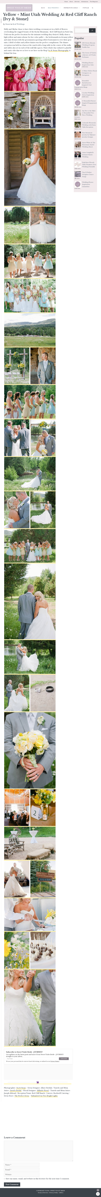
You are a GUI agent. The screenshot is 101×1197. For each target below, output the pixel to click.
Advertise (77, 1)
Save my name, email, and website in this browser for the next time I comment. (37, 1179)
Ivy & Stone (21, 1088)
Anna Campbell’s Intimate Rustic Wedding (88, 155)
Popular (86, 8)
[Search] (92, 30)
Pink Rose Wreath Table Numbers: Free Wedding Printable (89, 164)
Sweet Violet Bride (19, 8)
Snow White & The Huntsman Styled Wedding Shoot (88, 145)
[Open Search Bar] (92, 7)
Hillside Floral (43, 1090)
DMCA (61, 1192)
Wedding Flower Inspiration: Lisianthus (87, 184)
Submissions (84, 1)
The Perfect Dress (22, 1096)
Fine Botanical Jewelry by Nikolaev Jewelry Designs (89, 135)
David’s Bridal (15, 1090)
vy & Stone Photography (58, 50)
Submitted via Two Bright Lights (44, 1096)
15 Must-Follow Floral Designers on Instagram (89, 73)
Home (66, 1)
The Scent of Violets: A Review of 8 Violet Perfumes (89, 55)
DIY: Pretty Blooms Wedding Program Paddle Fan (88, 45)
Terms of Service (43, 1192)
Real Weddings (53, 8)
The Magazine (94, 1)
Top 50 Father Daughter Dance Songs (88, 174)
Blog (43, 8)
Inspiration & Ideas (71, 8)
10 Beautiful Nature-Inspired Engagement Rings (89, 103)
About (71, 1)
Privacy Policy (53, 1192)
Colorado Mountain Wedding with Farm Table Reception (89, 125)
